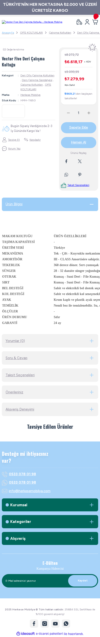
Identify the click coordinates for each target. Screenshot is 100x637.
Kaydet (83, 580)
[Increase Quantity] (91, 112)
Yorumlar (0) (15, 341)
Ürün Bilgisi (14, 204)
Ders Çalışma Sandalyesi (37, 80)
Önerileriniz (14, 392)
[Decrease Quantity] (65, 112)
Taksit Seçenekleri (20, 375)
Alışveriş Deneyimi (20, 409)
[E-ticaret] (49, 633)
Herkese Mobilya (30, 94)
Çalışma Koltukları (31, 84)
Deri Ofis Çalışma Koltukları (37, 75)
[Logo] (32, 22)
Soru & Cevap (16, 358)
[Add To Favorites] (92, 48)
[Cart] (95, 22)
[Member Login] (87, 22)
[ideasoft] (25, 634)
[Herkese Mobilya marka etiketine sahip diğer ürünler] (13, 111)
